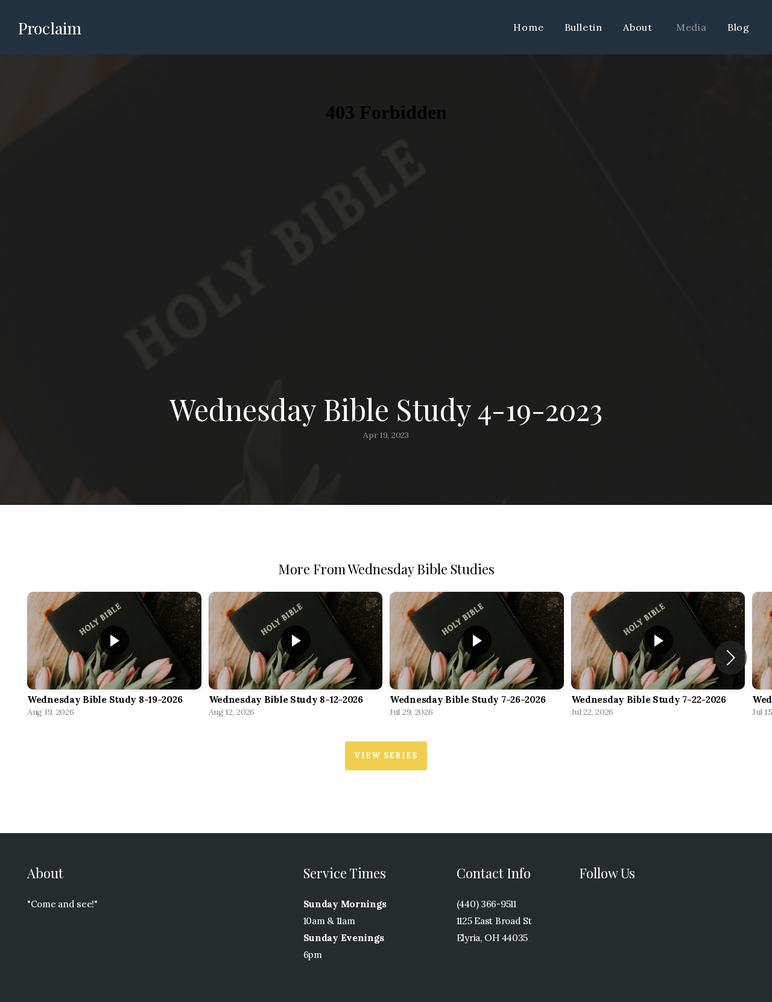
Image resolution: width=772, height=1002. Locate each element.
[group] (114, 657)
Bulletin (584, 27)
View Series (385, 755)
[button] (731, 657)
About (639, 27)
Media (691, 27)
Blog (738, 27)
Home (528, 27)
